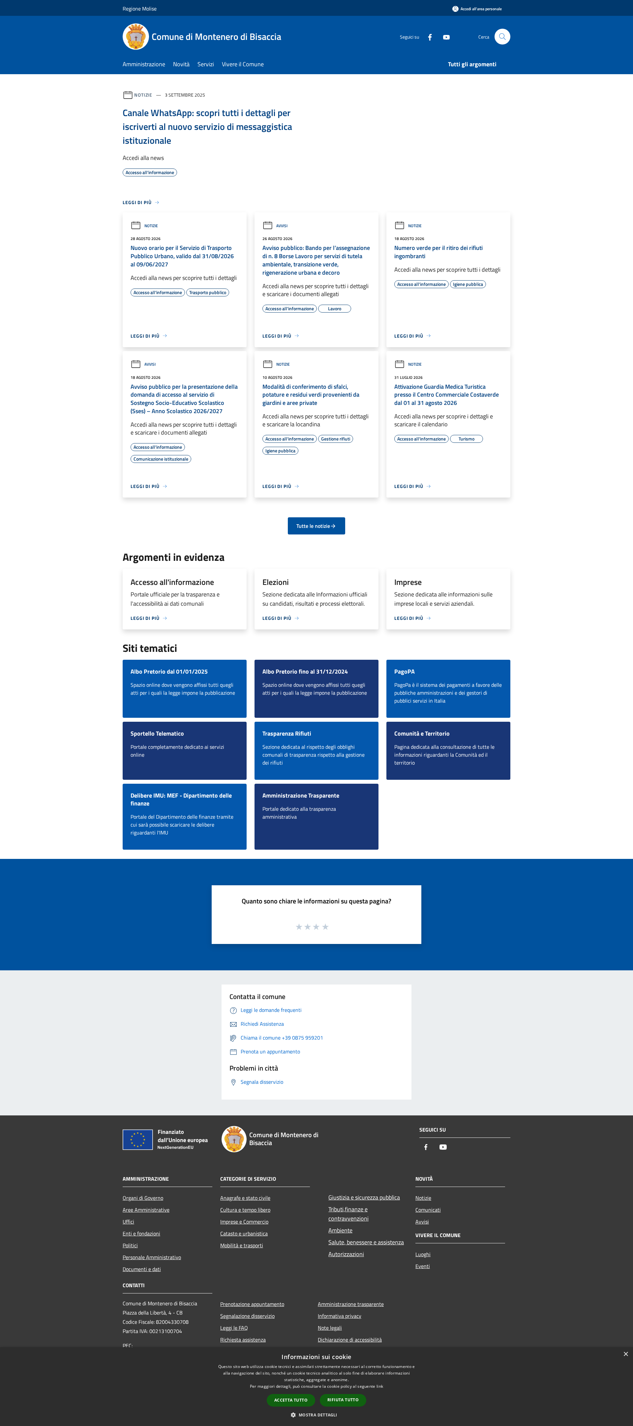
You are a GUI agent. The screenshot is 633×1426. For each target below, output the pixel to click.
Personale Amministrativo (152, 1257)
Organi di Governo (143, 1198)
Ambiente (340, 1230)
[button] (316, 1414)
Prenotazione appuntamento (252, 1304)
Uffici (128, 1222)
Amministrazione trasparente (351, 1304)
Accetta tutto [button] (291, 1400)
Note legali (330, 1328)
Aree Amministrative (146, 1210)
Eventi (422, 1266)
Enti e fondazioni (141, 1233)
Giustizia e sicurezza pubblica (364, 1197)
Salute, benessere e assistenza (366, 1242)
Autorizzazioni (346, 1254)
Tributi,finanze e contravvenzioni (348, 1214)
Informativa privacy (339, 1316)
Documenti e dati (142, 1269)
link (380, 1386)
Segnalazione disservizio (247, 1316)
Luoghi (423, 1254)
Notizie (143, 94)
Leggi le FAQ (234, 1328)
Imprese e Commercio (244, 1222)
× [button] (625, 1354)
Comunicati (428, 1210)
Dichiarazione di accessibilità (350, 1340)
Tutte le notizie (313, 526)
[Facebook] (427, 36)
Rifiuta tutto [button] (343, 1400)
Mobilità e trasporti (241, 1245)
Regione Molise (140, 9)
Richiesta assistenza (243, 1340)
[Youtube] (443, 36)
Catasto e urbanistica (244, 1233)
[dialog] (316, 1386)
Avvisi (281, 226)
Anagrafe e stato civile (245, 1198)
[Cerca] (502, 37)
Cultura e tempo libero (245, 1210)
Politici (130, 1245)
